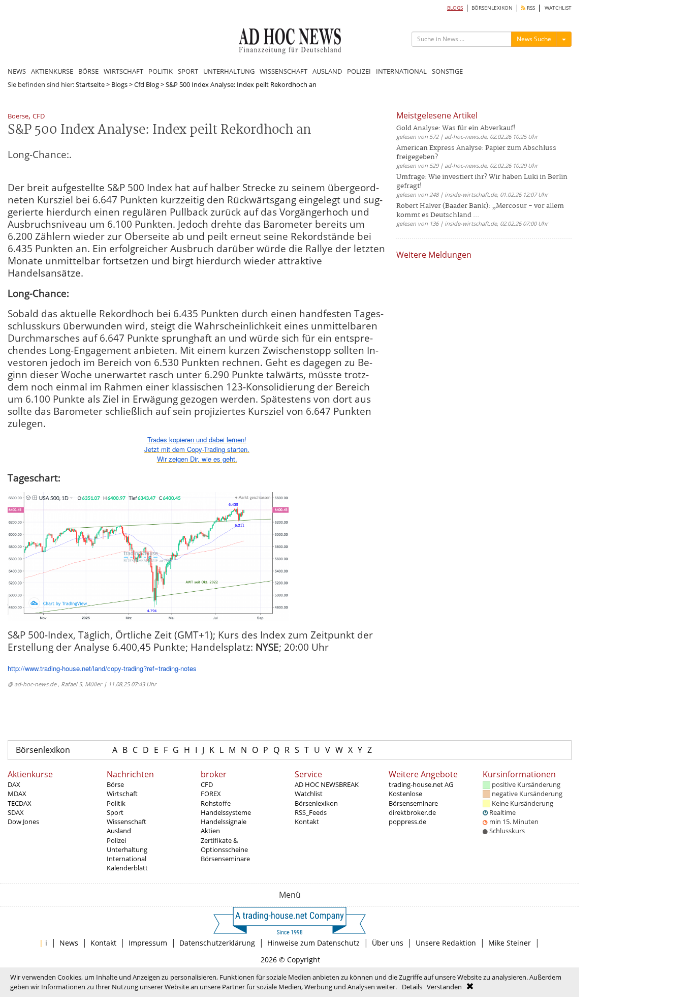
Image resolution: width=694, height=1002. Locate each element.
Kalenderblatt (127, 867)
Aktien (210, 830)
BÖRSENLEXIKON (492, 8)
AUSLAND (327, 71)
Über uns (387, 943)
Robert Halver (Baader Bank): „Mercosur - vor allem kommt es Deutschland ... (480, 211)
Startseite (90, 84)
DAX (14, 784)
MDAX (17, 793)
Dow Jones (23, 821)
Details (412, 986)
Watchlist (309, 793)
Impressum (148, 943)
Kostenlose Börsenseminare (413, 798)
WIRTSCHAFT (123, 71)
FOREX (211, 793)
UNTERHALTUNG (229, 71)
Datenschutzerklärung (217, 943)
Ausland (119, 830)
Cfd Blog (146, 84)
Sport (115, 812)
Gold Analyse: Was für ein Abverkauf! (455, 128)
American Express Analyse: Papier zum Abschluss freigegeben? (476, 153)
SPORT (188, 71)
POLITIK (160, 71)
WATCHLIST (558, 8)
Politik (116, 803)
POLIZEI (359, 71)
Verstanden (444, 986)
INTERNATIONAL (401, 71)
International (126, 858)
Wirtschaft (122, 793)
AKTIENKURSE (52, 71)
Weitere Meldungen (433, 254)
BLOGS (455, 8)
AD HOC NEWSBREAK (327, 784)
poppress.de (407, 821)
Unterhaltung (127, 849)
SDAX (16, 812)
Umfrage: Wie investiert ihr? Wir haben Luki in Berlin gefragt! (481, 182)
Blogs (119, 84)
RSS (530, 8)
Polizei (116, 840)
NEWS (17, 71)
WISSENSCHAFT (283, 71)
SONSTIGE (447, 71)
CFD (39, 116)
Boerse (18, 116)
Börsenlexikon (43, 749)
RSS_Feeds (311, 812)
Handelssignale (223, 821)
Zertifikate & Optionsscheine (224, 845)
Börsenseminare (225, 858)
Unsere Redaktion (446, 943)
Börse (115, 784)
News (68, 943)
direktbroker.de (412, 812)
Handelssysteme (226, 812)
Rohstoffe (216, 803)
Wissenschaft (126, 821)
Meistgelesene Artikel (437, 115)
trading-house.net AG (421, 784)
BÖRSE (88, 71)
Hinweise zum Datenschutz (313, 943)
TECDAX (19, 803)
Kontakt (307, 821)
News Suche (534, 39)
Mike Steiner (509, 943)
